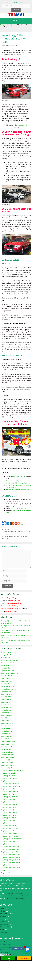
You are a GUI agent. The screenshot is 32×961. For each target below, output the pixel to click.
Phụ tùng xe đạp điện (7, 663)
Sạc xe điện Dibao (6, 691)
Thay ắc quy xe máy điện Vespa (10, 857)
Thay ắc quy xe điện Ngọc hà (9, 820)
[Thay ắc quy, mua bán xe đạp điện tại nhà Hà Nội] (16, 14)
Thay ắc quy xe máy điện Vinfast (10, 860)
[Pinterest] (16, 523)
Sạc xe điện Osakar (6, 726)
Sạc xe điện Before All (7, 686)
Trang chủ (3, 25)
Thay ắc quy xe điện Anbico (9, 778)
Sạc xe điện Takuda (6, 739)
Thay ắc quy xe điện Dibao (9, 789)
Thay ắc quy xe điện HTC (8, 807)
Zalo (8, 958)
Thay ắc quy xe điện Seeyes (9, 828)
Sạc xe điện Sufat (6, 734)
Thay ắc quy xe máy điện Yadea (10, 865)
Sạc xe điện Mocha (6, 720)
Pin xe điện (3, 921)
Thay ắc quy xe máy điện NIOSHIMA (12, 854)
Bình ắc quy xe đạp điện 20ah (9, 660)
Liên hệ (9, 2)
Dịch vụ (2, 908)
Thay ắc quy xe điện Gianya (9, 802)
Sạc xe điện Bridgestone (8, 689)
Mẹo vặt (9, 25)
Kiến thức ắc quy (5, 914)
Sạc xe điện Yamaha (7, 747)
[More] (18, 523)
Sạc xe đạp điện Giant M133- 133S (11, 673)
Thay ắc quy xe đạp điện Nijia (9, 773)
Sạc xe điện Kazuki (6, 715)
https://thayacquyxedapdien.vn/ (16, 898)
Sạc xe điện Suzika (6, 736)
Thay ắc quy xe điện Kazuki (9, 812)
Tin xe (2, 929)
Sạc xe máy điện (6, 749)
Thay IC (3, 870)
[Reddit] (13, 523)
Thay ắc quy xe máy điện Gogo (10, 846)
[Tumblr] (11, 523)
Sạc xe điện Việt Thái (7, 744)
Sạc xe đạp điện (5, 668)
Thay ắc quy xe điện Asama (9, 781)
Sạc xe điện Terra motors (8, 741)
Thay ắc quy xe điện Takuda (9, 836)
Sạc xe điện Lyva (6, 718)
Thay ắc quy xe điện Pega (8, 825)
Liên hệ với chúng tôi (6, 952)
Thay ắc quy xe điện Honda (9, 804)
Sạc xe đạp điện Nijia (7, 676)
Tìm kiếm (16, 10)
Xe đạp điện (3, 932)
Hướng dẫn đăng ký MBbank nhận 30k (17, 489)
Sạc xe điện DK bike (7, 694)
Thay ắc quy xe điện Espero (9, 797)
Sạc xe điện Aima (6, 678)
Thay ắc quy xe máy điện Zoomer (11, 867)
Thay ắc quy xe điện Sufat (8, 831)
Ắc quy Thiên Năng (6, 652)
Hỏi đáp (2, 911)
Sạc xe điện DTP (6, 697)
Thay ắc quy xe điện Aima (8, 776)
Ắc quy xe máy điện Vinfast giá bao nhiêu (18, 483)
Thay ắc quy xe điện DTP (8, 794)
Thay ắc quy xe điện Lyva (8, 815)
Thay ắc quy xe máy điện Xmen (10, 862)
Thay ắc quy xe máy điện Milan (10, 852)
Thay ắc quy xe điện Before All (10, 783)
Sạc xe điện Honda (6, 707)
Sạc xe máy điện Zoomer (8, 768)
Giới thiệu (3, 942)
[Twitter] (6, 523)
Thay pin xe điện (6, 873)
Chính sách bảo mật (6, 950)
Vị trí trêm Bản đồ (5, 944)
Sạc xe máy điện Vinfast (8, 762)
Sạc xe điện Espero (6, 699)
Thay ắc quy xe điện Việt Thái (9, 841)
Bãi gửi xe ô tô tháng (18, 476)
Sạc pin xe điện (5, 665)
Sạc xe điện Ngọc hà (7, 723)
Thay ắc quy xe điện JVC (8, 810)
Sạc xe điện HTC (6, 710)
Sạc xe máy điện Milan (7, 757)
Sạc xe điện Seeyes (7, 731)
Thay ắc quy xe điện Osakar (9, 823)
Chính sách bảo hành (6, 947)
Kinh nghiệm (3, 916)
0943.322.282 (25, 508)
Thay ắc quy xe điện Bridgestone (11, 786)
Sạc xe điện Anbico (6, 681)
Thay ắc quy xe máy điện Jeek (10, 849)
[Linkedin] (8, 523)
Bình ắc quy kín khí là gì (12, 481)
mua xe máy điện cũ (23, 125)
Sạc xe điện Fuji (5, 702)
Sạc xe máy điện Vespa (8, 760)
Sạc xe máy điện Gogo (7, 752)
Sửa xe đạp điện (5, 927)
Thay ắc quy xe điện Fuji (8, 799)
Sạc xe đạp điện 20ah (7, 670)
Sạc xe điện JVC (5, 713)
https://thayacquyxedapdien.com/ (17, 896)
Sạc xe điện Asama (6, 684)
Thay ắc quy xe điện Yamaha (9, 844)
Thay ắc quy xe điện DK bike (9, 791)
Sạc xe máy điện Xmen (7, 765)
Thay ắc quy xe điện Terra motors (11, 839)
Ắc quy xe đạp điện (6, 655)
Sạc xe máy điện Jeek (7, 755)
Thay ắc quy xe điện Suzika (9, 833)
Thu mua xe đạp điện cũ (19, 2)
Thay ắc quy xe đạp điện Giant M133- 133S (14, 770)
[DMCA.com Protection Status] (5, 955)
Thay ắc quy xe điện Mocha (9, 818)
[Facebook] (3, 523)
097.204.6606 (15, 508)
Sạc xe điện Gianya (6, 705)
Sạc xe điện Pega (6, 728)
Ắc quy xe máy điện (7, 657)
